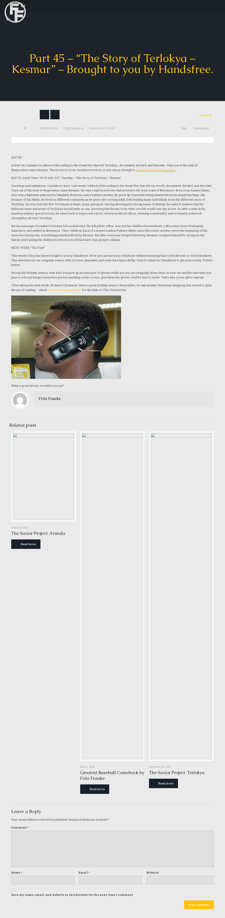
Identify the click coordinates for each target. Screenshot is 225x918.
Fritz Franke (72, 128)
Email (84, 872)
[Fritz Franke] (15, 6)
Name (16, 872)
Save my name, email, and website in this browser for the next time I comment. (72, 895)
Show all (205, 115)
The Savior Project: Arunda (38, 533)
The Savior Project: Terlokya (177, 772)
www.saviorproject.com (65, 290)
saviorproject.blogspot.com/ (155, 170)
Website (152, 872)
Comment (19, 827)
